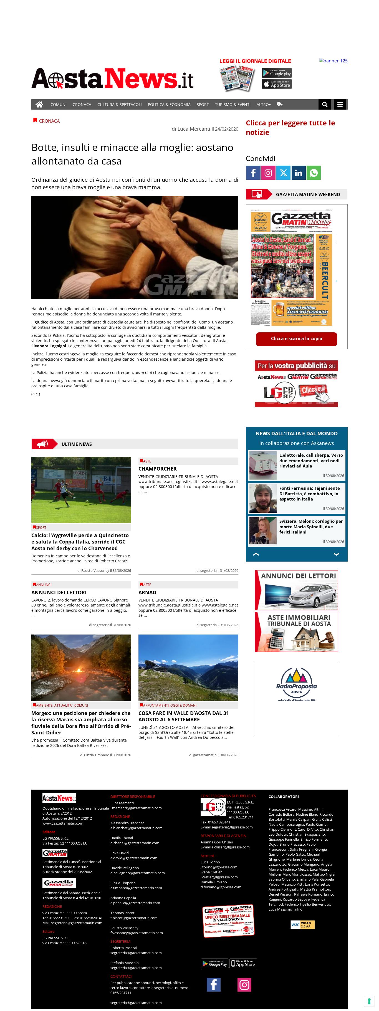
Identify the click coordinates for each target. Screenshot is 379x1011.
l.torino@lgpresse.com (219, 867)
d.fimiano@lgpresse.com (221, 886)
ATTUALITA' (63, 705)
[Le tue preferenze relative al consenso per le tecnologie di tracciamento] (369, 1001)
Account (207, 855)
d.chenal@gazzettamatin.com (134, 842)
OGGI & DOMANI (183, 705)
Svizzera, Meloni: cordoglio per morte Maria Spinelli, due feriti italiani (311, 526)
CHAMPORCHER (157, 468)
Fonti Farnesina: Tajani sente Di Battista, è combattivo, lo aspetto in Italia (309, 493)
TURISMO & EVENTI (233, 104)
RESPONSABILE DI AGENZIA (223, 835)
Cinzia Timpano (96, 754)
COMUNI (58, 104)
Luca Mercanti (194, 128)
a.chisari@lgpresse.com (230, 847)
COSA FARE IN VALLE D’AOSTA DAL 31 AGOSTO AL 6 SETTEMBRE (183, 716)
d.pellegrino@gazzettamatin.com (137, 872)
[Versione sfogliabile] (238, 75)
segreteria (208, 570)
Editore (48, 831)
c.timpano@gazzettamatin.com (136, 887)
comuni (81, 705)
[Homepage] (39, 104)
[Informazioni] (280, 104)
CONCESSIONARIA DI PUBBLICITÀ (228, 795)
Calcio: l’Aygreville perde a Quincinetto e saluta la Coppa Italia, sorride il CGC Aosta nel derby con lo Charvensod (80, 542)
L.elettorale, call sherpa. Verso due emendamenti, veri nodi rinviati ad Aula (311, 460)
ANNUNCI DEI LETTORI (59, 592)
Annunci (43, 584)
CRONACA (82, 104)
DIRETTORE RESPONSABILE (132, 796)
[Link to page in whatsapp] (314, 173)
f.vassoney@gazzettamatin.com (136, 932)
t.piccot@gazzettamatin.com (134, 917)
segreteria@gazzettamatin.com (76, 922)
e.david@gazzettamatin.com (133, 857)
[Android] (277, 73)
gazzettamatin (205, 754)
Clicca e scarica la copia (296, 338)
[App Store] (277, 84)
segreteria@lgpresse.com (232, 827)
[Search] (325, 104)
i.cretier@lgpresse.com (219, 876)
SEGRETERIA (120, 941)
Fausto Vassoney (95, 570)
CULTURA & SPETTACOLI (119, 104)
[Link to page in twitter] (283, 173)
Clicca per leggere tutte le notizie (290, 127)
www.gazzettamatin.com (62, 823)
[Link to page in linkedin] (299, 173)
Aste (147, 461)
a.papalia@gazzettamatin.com (135, 902)
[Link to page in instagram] (268, 173)
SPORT (203, 104)
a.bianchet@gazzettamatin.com (136, 827)
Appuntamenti (156, 705)
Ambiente (44, 705)
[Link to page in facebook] (253, 173)
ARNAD (147, 592)
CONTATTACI (121, 976)
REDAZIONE (52, 906)
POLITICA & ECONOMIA (169, 104)
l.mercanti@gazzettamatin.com (136, 807)
